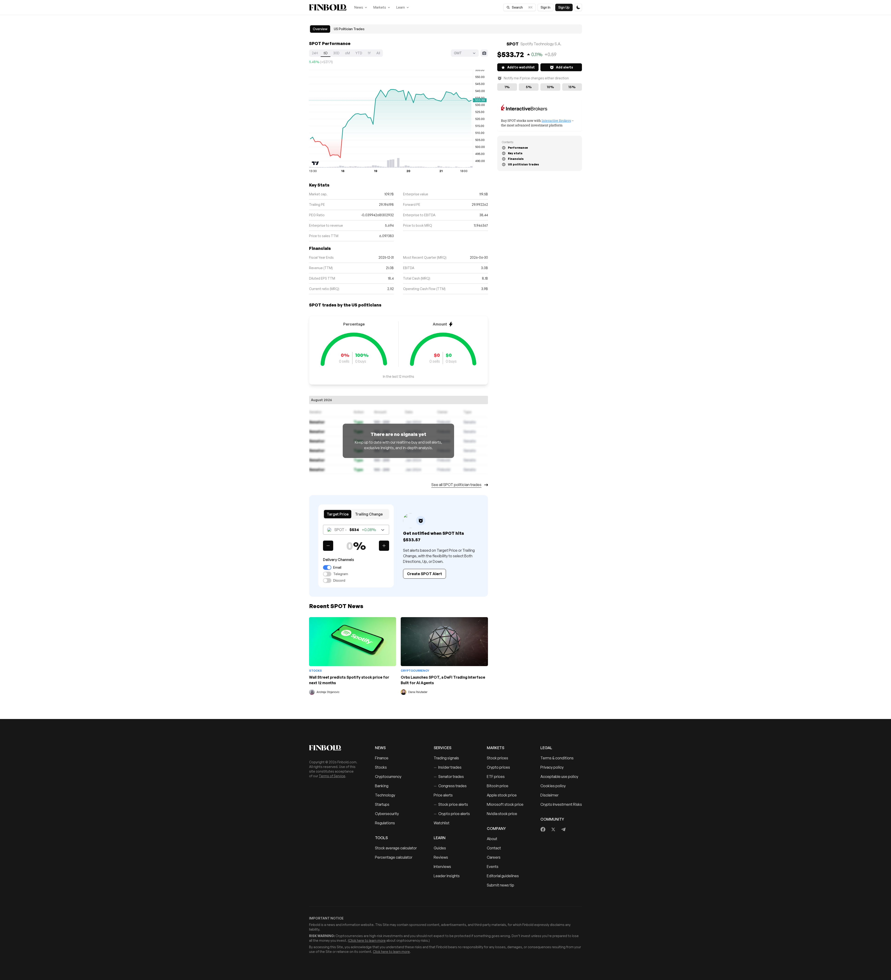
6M (347, 53)
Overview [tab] (320, 29)
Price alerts (443, 795)
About (492, 838)
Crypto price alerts (452, 813)
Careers (493, 857)
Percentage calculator (393, 857)
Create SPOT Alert (424, 573)
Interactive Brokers (556, 120)
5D (325, 53)
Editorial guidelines (503, 876)
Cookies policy (553, 785)
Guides (440, 848)
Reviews (441, 857)
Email (337, 567)
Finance (381, 758)
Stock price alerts (451, 804)
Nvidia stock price (502, 813)
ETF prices (496, 776)
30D (336, 53)
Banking (381, 785)
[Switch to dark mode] (578, 7)
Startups (382, 804)
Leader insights (447, 876)
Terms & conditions (557, 758)
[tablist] (445, 29)
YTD (358, 53)
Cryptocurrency (415, 670)
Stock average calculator (396, 848)
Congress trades (450, 785)
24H (315, 53)
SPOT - (355, 529)
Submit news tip (500, 885)
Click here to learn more (367, 940)
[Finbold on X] (553, 829)
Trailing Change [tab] (369, 514)
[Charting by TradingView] (315, 163)
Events (492, 866)
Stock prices (497, 758)
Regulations (385, 823)
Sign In (545, 7)
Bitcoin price (497, 785)
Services (442, 747)
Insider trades (448, 767)
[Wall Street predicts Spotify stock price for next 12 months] (352, 641)
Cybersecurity (387, 813)
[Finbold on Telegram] (563, 829)
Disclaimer (549, 795)
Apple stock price (502, 795)
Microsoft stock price (505, 804)
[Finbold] (327, 7)
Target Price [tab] (338, 514)
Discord (339, 580)
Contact (494, 848)
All (378, 53)
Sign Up (564, 7)
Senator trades (449, 776)
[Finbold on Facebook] (543, 829)
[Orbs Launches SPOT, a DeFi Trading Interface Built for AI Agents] (444, 641)
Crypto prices (498, 767)
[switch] (327, 567)
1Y (369, 53)
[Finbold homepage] (334, 748)
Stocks (315, 670)
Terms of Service (332, 776)
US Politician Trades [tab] (349, 29)
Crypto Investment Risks (561, 804)
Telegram (340, 574)
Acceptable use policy (559, 776)
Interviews (442, 866)
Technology (385, 795)
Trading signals (446, 758)
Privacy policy (552, 767)
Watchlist (441, 823)
